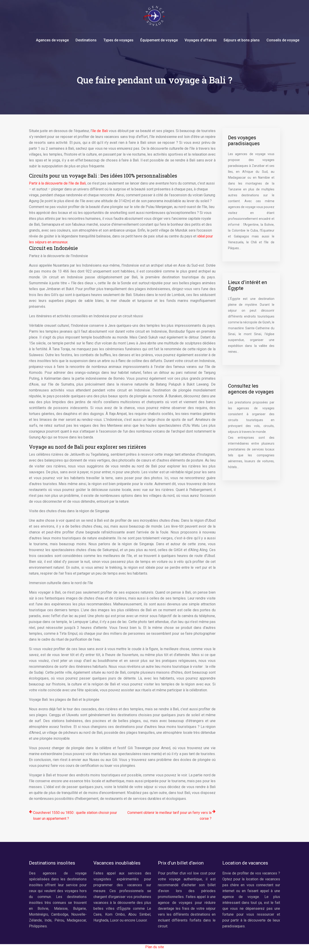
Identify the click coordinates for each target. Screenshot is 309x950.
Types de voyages (118, 40)
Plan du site (154, 947)
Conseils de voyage (282, 40)
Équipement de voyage (159, 40)
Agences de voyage (52, 40)
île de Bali (100, 131)
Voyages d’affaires (201, 40)
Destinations (86, 40)
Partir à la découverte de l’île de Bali (57, 183)
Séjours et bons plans (241, 40)
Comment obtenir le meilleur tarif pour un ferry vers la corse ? (169, 815)
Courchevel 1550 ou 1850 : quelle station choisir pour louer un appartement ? (75, 815)
